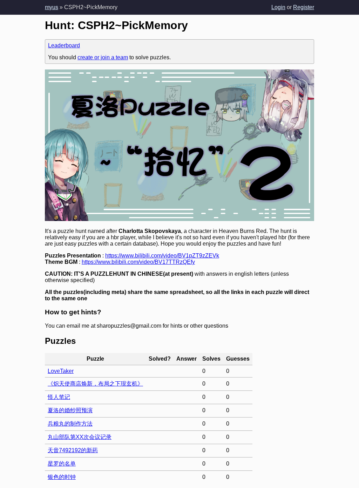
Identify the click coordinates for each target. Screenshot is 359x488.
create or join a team (102, 57)
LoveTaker (61, 371)
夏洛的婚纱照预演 (70, 410)
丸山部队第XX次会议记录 (79, 437)
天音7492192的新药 (73, 450)
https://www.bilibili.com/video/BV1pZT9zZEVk (162, 256)
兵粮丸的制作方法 (70, 424)
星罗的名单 (62, 464)
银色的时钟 (62, 477)
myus (51, 7)
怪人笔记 (59, 397)
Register (303, 7)
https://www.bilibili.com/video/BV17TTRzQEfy (138, 262)
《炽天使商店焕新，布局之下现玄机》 (95, 384)
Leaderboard (64, 45)
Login (278, 7)
